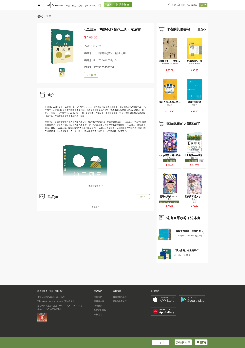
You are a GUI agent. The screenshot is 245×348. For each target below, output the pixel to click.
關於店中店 (99, 301)
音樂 (48, 16)
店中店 (93, 5)
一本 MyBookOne (52, 5)
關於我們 (98, 296)
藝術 (40, 16)
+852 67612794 (56, 301)
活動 (80, 5)
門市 (86, 5)
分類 (68, 5)
